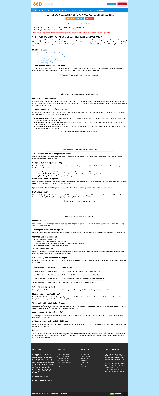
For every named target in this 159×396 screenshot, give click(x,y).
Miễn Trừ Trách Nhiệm (63, 356)
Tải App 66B (82, 10)
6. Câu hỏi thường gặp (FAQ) (44, 63)
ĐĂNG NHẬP (112, 4)
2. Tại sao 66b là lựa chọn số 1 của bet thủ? (49, 55)
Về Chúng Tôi (61, 365)
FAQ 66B (83, 367)
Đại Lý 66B (90, 10)
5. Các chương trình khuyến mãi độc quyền (49, 61)
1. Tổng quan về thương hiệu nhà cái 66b (48, 53)
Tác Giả (59, 367)
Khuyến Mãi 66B (52, 10)
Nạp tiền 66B (62, 10)
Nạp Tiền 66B (85, 358)
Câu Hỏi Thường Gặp (63, 354)
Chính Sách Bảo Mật (63, 358)
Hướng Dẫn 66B (100, 10)
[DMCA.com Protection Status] (115, 394)
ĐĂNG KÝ (122, 4)
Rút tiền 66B (72, 10)
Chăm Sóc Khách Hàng (64, 363)
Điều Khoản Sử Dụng (63, 361)
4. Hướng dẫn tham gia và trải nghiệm (47, 59)
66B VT (48, 394)
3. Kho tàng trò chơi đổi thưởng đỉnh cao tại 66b (51, 57)
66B (35, 10)
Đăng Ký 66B (41, 10)
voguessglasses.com (117, 371)
